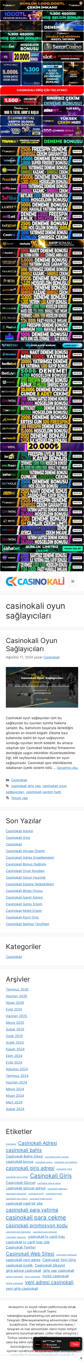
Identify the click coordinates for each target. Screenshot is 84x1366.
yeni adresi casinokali (49, 1282)
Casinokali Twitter (21, 1247)
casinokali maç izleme (17, 1198)
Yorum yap (19, 798)
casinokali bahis (24, 1150)
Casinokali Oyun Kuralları (25, 871)
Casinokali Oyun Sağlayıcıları (31, 644)
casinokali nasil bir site (24, 1203)
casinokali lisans (54, 1193)
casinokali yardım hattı (43, 792)
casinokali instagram (16, 1193)
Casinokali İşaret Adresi (24, 897)
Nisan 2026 (15, 1003)
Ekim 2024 (14, 1056)
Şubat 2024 (15, 1109)
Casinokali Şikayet (50, 1265)
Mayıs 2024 (15, 1089)
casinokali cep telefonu (65, 1162)
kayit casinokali (32, 1276)
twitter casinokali (14, 1283)
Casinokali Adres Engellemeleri (30, 858)
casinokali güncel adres (49, 1183)
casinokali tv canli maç (46, 1236)
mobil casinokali (55, 1276)
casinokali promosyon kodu (37, 1225)
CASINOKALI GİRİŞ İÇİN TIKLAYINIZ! (42, 90)
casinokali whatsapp (66, 1255)
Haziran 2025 (16, 1016)
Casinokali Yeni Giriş (59, 1260)
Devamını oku (67, 768)
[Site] (42, 151)
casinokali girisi (64, 1169)
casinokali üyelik (19, 1265)
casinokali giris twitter (17, 1177)
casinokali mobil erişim (40, 1198)
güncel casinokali (14, 1276)
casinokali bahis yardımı (57, 1157)
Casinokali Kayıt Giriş (22, 917)
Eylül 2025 (14, 1009)
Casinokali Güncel (20, 1182)
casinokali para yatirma (32, 1210)
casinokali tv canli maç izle (28, 1242)
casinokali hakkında (57, 1188)
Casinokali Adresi (19, 831)
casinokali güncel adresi (26, 1188)
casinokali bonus (19, 1161)
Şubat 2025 (15, 1029)
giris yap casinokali (58, 1270)
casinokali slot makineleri (18, 1232)
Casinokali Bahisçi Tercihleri (27, 924)
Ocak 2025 (14, 1036)
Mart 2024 (14, 1102)
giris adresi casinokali (23, 1270)
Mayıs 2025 (15, 1023)
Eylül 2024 (14, 1062)
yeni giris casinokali (22, 1288)
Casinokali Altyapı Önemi (25, 851)
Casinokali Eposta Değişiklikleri (30, 884)
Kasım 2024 (15, 1049)
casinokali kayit (36, 1193)
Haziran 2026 (16, 996)
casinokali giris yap (26, 786)
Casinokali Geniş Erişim (24, 904)
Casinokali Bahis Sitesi (24, 1156)
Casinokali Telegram (16, 1237)
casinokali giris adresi (30, 1168)
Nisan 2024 (15, 1096)
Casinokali (19, 780)
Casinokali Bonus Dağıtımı (26, 864)
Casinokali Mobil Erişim (24, 911)
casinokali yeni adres (23, 1260)
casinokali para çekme (36, 1217)
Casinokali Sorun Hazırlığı (26, 877)
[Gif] (42, 244)
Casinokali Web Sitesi (30, 1254)
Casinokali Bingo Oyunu (24, 891)
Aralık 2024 (15, 1043)
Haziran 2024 (16, 1082)
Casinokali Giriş (18, 838)
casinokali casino (43, 1162)
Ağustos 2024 (17, 1069)
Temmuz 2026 (17, 989)
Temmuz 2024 (17, 1076)
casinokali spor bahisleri (45, 1232)
